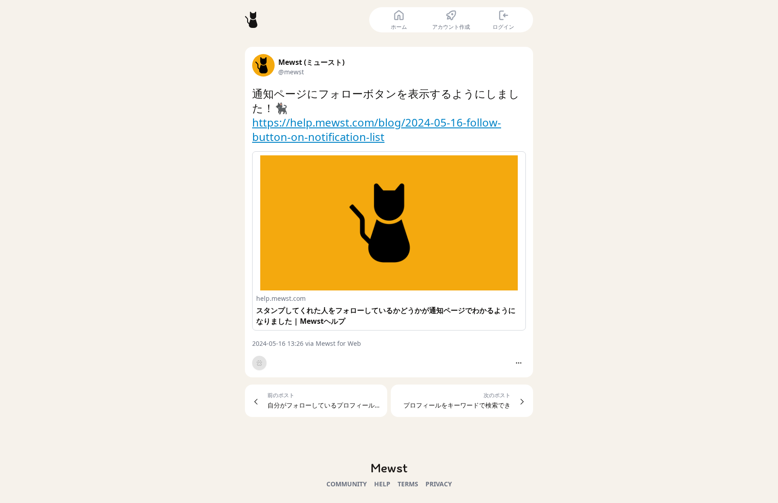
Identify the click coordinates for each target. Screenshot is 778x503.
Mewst (389, 467)
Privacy (438, 484)
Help (382, 484)
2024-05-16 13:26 (277, 343)
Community (346, 484)
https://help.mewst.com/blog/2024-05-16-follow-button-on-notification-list (376, 129)
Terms (408, 484)
